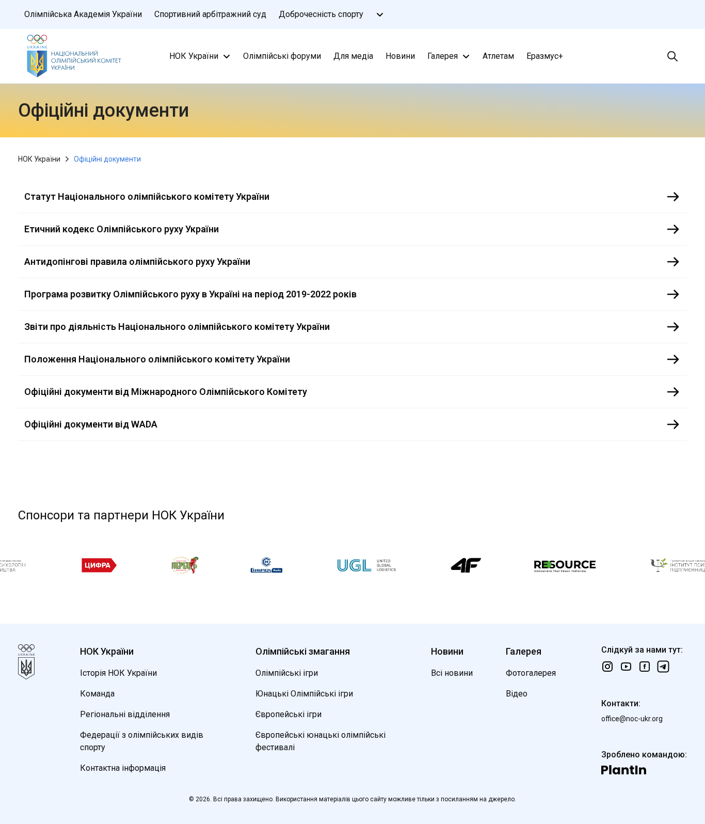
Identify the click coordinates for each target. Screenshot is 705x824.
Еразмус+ (544, 56)
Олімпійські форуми (282, 56)
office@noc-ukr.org (632, 719)
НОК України (193, 56)
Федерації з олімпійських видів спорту (141, 741)
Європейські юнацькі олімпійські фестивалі (320, 741)
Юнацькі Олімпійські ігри (304, 694)
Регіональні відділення (125, 714)
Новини (400, 56)
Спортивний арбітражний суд (210, 14)
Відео (516, 694)
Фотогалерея (531, 673)
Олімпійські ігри (286, 673)
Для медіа (353, 56)
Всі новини (452, 673)
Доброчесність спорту (321, 14)
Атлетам (498, 56)
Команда (97, 694)
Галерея (442, 56)
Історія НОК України (118, 673)
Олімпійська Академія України (83, 14)
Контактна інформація (123, 768)
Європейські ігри (288, 714)
